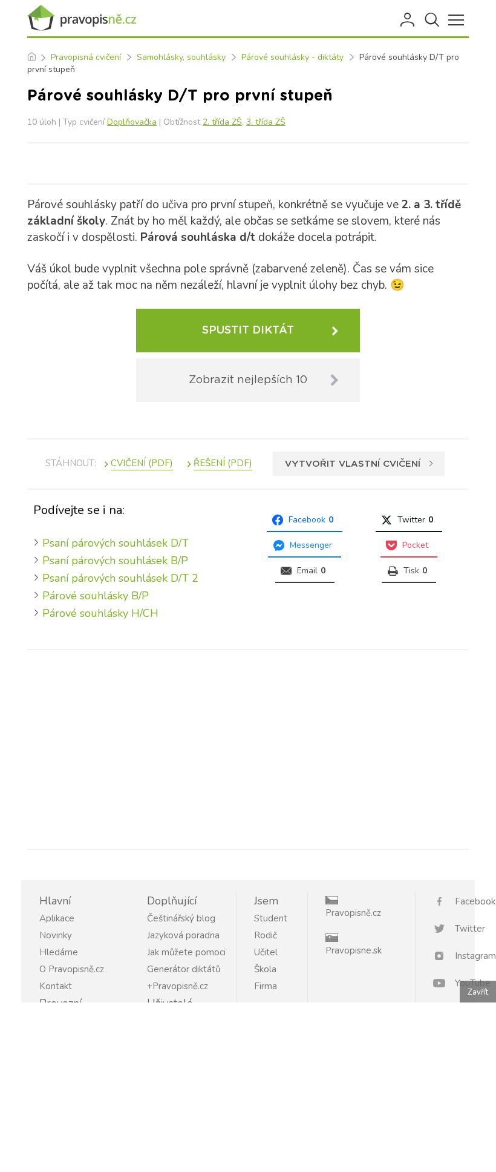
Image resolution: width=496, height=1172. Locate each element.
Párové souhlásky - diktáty (292, 57)
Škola (265, 969)
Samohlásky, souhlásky (181, 57)
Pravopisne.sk (353, 950)
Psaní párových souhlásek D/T (115, 543)
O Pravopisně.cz (71, 969)
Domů (31, 57)
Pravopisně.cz (353, 913)
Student (270, 918)
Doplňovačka (132, 122)
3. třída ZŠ (266, 122)
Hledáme (58, 952)
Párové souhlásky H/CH (100, 613)
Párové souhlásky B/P (95, 595)
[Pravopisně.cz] (81, 18)
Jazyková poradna (183, 935)
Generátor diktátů (183, 969)
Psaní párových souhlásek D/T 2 (120, 578)
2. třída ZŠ (222, 122)
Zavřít (478, 992)
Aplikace (56, 918)
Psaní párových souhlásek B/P (115, 560)
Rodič (265, 935)
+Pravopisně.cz (177, 986)
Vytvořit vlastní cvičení (352, 464)
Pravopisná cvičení (86, 57)
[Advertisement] (248, 747)
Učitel (266, 952)
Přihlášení (408, 20)
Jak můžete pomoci (186, 952)
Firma (265, 986)
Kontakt (55, 986)
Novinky (55, 935)
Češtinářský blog (181, 918)
